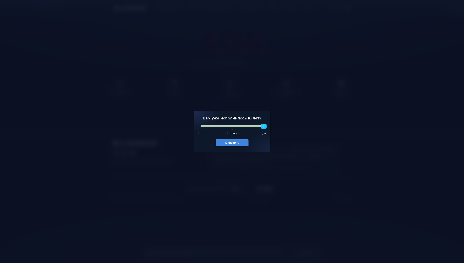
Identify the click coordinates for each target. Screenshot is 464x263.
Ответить (232, 142)
